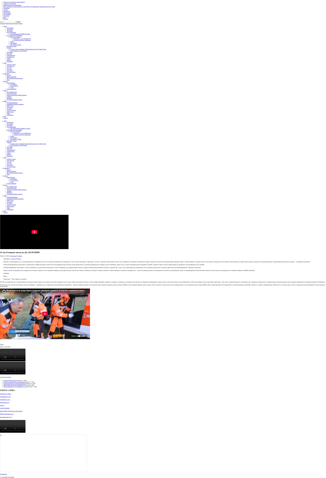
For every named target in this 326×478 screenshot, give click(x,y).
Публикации (7, 12)
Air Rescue (14, 256)
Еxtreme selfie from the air (10, 380)
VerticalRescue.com (5, 396)
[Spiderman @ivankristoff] (3, 474)
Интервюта (6, 11)
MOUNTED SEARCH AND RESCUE (14, 385)
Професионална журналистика (12, 5)
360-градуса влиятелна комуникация (14, 2)
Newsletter (6, 16)
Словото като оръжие (9, 3)
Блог (4, 17)
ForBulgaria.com (4, 402)
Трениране (6, 8)
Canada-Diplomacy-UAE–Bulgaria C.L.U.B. (15, 386)
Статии (5, 9)
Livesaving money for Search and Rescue (14, 383)
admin (20, 256)
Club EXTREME (5, 408)
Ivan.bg (2, 405)
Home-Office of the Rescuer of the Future (11, 411)
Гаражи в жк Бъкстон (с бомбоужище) (14, 382)
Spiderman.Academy (5, 394)
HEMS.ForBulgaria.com (6, 414)
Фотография (7, 14)
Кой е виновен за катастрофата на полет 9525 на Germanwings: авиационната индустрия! (29, 6)
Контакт (5, 19)
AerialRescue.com (5, 399)
